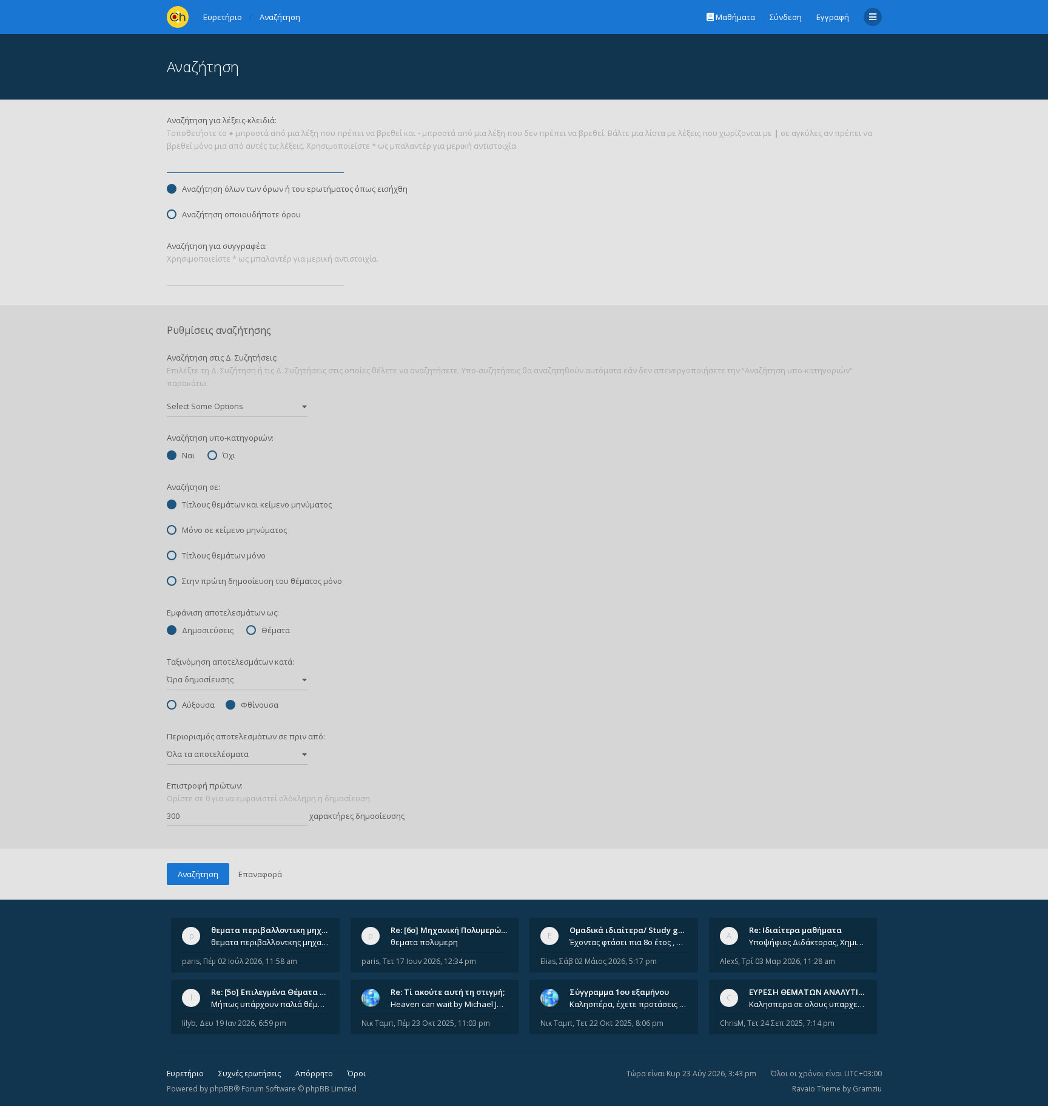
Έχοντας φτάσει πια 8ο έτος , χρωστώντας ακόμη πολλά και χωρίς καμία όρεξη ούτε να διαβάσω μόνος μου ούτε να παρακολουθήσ (628, 942)
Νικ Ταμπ (377, 1023)
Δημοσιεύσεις (207, 630)
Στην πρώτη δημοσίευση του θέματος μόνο (262, 580)
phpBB (221, 1089)
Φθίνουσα (259, 704)
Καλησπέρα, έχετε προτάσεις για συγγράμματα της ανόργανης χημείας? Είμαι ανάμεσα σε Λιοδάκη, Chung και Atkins (628, 1004)
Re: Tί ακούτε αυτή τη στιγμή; (448, 991)
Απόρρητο (314, 1073)
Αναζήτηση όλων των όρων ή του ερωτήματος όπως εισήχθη (295, 188)
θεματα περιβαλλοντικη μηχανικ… (277, 929)
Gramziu (867, 1089)
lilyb (189, 1023)
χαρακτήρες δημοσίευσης (356, 815)
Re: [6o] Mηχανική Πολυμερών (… (453, 929)
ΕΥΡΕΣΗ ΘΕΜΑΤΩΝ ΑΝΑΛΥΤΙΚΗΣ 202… (822, 991)
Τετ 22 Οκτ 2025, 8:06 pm (619, 1023)
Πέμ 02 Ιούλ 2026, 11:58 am (250, 961)
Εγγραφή (832, 17)
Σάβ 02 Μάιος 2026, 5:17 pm (608, 961)
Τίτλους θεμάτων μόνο (224, 555)
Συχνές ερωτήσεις (249, 1073)
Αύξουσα (198, 704)
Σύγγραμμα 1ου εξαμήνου (619, 991)
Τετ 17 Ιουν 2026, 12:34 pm (429, 961)
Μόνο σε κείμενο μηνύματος (234, 529)
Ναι (188, 455)
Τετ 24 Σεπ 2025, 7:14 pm (791, 1023)
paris (191, 961)
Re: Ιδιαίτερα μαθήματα (795, 929)
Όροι (357, 1073)
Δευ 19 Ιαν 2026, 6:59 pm (243, 1023)
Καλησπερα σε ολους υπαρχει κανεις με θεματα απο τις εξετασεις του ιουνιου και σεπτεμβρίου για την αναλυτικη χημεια (808, 1004)
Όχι (229, 455)
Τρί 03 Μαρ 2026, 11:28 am (788, 961)
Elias (548, 961)
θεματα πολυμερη (424, 942)
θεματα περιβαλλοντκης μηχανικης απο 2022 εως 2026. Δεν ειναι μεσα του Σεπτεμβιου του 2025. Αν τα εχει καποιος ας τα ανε (270, 942)
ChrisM (732, 1023)
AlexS (729, 961)
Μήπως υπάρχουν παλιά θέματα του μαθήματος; (270, 1004)
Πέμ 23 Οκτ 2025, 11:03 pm (443, 1023)
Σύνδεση (786, 17)
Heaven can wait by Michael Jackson (449, 1004)
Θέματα (275, 630)
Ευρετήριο (185, 1073)
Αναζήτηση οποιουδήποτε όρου (241, 214)
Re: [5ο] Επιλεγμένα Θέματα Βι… (272, 991)
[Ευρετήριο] (178, 17)
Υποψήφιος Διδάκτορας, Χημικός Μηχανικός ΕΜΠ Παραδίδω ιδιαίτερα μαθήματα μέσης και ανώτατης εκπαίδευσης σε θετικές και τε (808, 942)
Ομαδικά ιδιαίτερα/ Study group (632, 929)
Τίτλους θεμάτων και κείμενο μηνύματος (257, 504)
